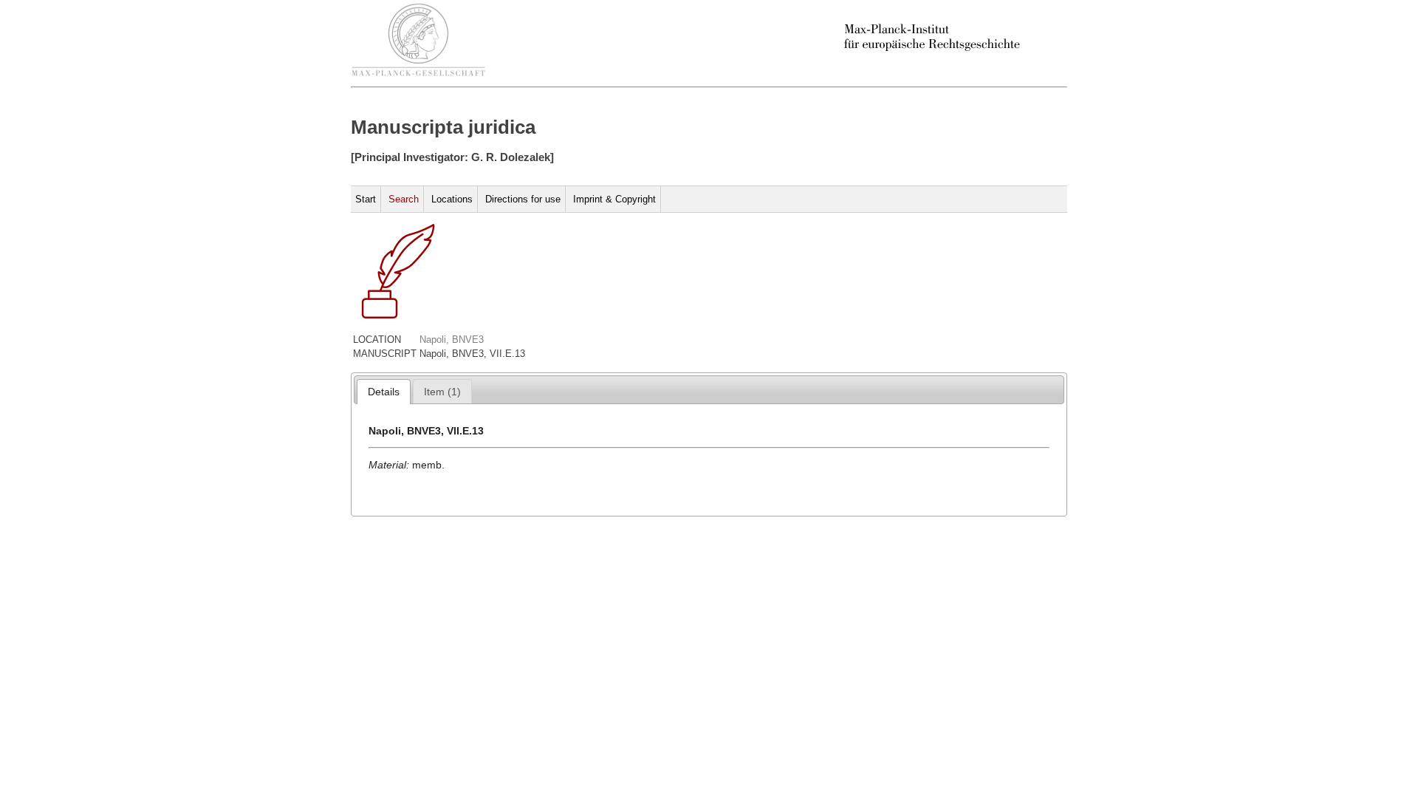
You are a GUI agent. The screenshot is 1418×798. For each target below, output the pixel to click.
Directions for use (523, 199)
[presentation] (383, 391)
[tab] (384, 391)
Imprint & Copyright (614, 199)
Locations (452, 199)
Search (403, 199)
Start (365, 199)
